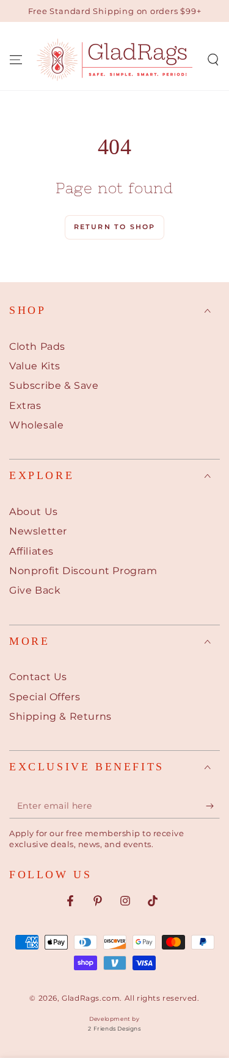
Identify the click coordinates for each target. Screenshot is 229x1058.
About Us (33, 511)
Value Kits (34, 366)
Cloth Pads (37, 346)
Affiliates (31, 551)
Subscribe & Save (54, 385)
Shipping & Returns (60, 716)
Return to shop (115, 226)
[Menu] (16, 59)
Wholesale (36, 425)
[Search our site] (213, 59)
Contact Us (38, 677)
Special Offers (44, 697)
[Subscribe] (213, 806)
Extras (25, 405)
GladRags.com (91, 998)
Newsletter (38, 531)
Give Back (34, 590)
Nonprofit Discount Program (83, 571)
